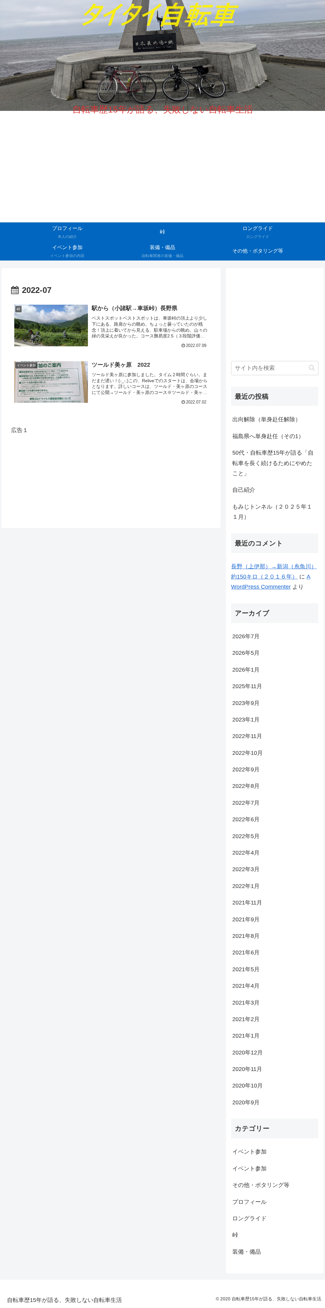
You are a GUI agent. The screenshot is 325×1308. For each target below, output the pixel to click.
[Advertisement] (111, 472)
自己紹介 (243, 490)
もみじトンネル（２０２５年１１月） (272, 512)
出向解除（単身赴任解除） (266, 419)
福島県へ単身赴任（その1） (268, 436)
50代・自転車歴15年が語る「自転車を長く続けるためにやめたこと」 (273, 463)
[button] (311, 367)
